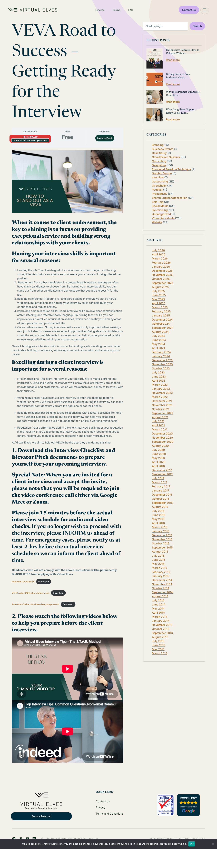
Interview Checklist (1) (23, 581)
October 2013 (160, 629)
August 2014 (160, 596)
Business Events (162, 149)
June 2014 (158, 604)
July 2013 (158, 641)
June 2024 (159, 340)
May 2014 (158, 608)
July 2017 (158, 478)
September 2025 (162, 283)
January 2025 (161, 315)
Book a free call (41, 816)
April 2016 (158, 523)
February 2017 (161, 486)
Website (157, 222)
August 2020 (160, 445)
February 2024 (161, 352)
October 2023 (161, 368)
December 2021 (162, 401)
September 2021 (162, 413)
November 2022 (162, 392)
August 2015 (160, 551)
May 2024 (158, 344)
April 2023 (158, 380)
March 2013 (159, 653)
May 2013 (158, 649)
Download (43, 581)
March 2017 (159, 482)
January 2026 (161, 266)
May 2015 (158, 563)
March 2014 (159, 616)
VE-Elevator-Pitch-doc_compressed (30, 593)
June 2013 (158, 645)
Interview (158, 177)
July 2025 (158, 291)
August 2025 (160, 287)
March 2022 (160, 397)
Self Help (157, 202)
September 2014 (162, 592)
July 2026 (158, 250)
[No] (212, 844)
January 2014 (160, 620)
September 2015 (162, 547)
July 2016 (158, 511)
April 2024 (158, 348)
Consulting (159, 161)
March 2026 (160, 258)
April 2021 (158, 425)
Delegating (159, 165)
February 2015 (161, 572)
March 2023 (160, 384)
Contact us (189, 10)
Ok (191, 843)
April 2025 (158, 303)
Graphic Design (162, 173)
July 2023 (158, 372)
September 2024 (162, 327)
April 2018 (158, 466)
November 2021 (162, 405)
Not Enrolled (30, 137)
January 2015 (160, 576)
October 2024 (161, 323)
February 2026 (161, 262)
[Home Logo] (32, 10)
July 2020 (158, 449)
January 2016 (160, 531)
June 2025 (159, 295)
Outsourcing (160, 181)
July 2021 (158, 421)
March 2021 (159, 429)
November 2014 (162, 584)
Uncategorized (161, 214)
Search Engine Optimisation (170, 197)
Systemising (160, 210)
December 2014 (162, 580)
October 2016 (160, 498)
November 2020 (162, 437)
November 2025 (162, 274)
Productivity (159, 193)
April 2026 (158, 254)
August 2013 (160, 637)
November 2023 (162, 364)
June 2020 (159, 454)
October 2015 (160, 543)
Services (99, 9)
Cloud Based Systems (166, 157)
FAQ (130, 9)
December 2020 (162, 433)
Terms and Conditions (109, 813)
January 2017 (160, 490)
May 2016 (158, 519)
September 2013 (162, 633)
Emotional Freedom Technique (171, 169)
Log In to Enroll (104, 138)
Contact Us (103, 801)
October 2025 (161, 279)
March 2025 (160, 307)
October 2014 (160, 588)
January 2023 (161, 388)
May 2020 (158, 458)
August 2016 (160, 506)
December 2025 (162, 270)
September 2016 (162, 502)
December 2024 (162, 319)
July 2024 (158, 335)
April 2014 (158, 612)
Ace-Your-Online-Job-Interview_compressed (35, 604)
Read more (173, 60)
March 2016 (159, 527)
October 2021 (160, 409)
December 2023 (162, 360)
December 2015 (162, 535)
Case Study (159, 153)
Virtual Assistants (163, 218)
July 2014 (158, 600)
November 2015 (162, 539)
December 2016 (162, 494)
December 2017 (162, 470)
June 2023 (159, 376)
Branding (158, 145)
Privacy (100, 807)
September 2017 (162, 474)
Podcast (157, 189)
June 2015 (158, 559)
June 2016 (158, 515)
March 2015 (159, 568)
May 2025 (158, 299)
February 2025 (161, 311)
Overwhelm (159, 185)
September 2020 (162, 441)
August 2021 (160, 417)
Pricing (116, 9)
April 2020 (158, 462)
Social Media (160, 206)
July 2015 (158, 555)
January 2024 (161, 356)
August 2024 (160, 331)
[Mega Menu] (204, 10)
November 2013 (162, 624)
